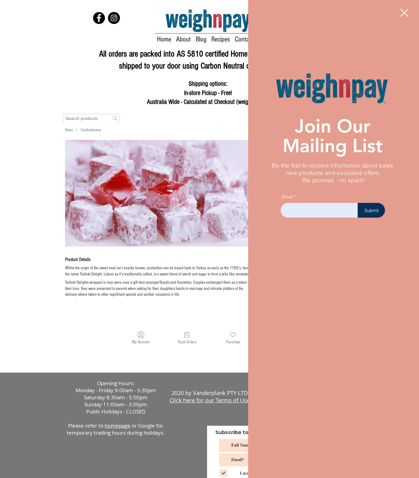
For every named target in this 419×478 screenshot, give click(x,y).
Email (287, 196)
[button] (404, 13)
